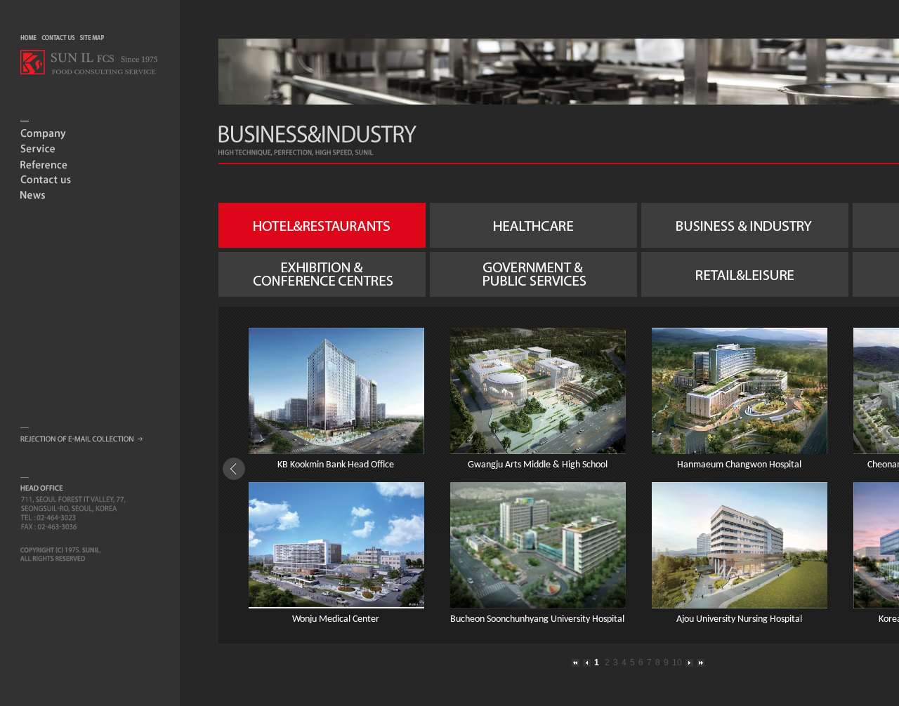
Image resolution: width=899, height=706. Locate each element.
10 (677, 662)
